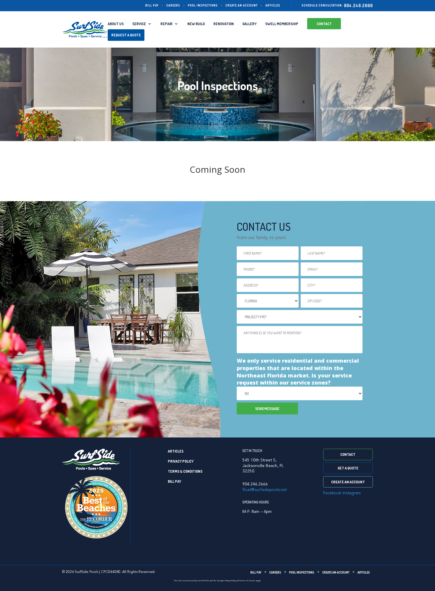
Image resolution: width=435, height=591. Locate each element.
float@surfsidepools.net (264, 490)
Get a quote (348, 468)
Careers (173, 5)
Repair (166, 23)
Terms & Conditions (185, 471)
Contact (324, 23)
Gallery (249, 23)
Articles (272, 5)
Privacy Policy (181, 461)
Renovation (223, 23)
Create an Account (241, 5)
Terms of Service (247, 581)
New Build (196, 23)
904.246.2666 (358, 6)
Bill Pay (152, 5)
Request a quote (126, 35)
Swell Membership (281, 23)
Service (139, 23)
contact (347, 454)
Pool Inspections (203, 5)
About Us (116, 23)
